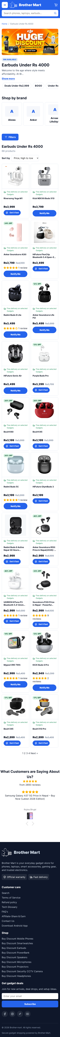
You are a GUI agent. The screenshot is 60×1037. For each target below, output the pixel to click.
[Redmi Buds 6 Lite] (15, 293)
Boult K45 (37, 431)
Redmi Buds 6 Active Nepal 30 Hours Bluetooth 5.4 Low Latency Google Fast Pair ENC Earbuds (14, 548)
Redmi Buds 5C (11, 486)
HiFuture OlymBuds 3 (43, 486)
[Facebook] (5, 1014)
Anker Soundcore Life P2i (43, 316)
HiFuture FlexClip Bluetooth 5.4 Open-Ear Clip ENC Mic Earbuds (44, 256)
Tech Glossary (9, 906)
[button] (28, 824)
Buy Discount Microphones (16, 962)
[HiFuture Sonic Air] (15, 353)
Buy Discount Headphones (16, 976)
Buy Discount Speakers (14, 957)
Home (4, 23)
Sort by (6, 158)
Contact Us (8, 920)
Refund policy (9, 902)
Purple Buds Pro (41, 375)
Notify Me (44, 213)
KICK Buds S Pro (41, 665)
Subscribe (30, 1004)
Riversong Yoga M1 (13, 198)
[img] (30, 781)
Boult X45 (8, 729)
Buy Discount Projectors (15, 966)
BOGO (38, 85)
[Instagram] (12, 1014)
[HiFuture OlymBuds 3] (44, 464)
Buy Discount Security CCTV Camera (22, 971)
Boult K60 (9, 431)
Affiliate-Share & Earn (13, 916)
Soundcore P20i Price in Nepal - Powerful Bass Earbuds (43, 603)
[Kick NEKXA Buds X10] (44, 176)
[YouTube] (27, 1014)
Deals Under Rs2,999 (17, 85)
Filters (12, 137)
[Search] (55, 13)
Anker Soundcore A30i (15, 254)
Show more (8, 78)
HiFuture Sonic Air (13, 375)
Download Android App (15, 925)
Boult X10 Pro (39, 729)
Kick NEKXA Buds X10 (43, 198)
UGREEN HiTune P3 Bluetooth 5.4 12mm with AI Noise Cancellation (14, 603)
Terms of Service (11, 897)
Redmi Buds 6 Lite (12, 315)
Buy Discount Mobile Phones (17, 938)
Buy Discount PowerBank (15, 952)
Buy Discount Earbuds (14, 947)
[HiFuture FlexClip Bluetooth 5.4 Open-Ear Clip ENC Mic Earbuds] (44, 232)
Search (5, 892)
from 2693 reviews (30, 784)
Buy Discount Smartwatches (17, 943)
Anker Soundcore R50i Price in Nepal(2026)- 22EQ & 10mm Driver (44, 548)
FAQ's (5, 911)
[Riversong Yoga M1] (15, 176)
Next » (34, 753)
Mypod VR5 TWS (12, 665)
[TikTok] (20, 1014)
